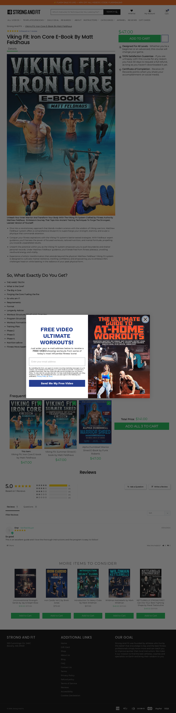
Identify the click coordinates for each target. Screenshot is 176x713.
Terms (50, 376)
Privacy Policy (41, 376)
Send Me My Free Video (57, 383)
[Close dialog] (145, 319)
